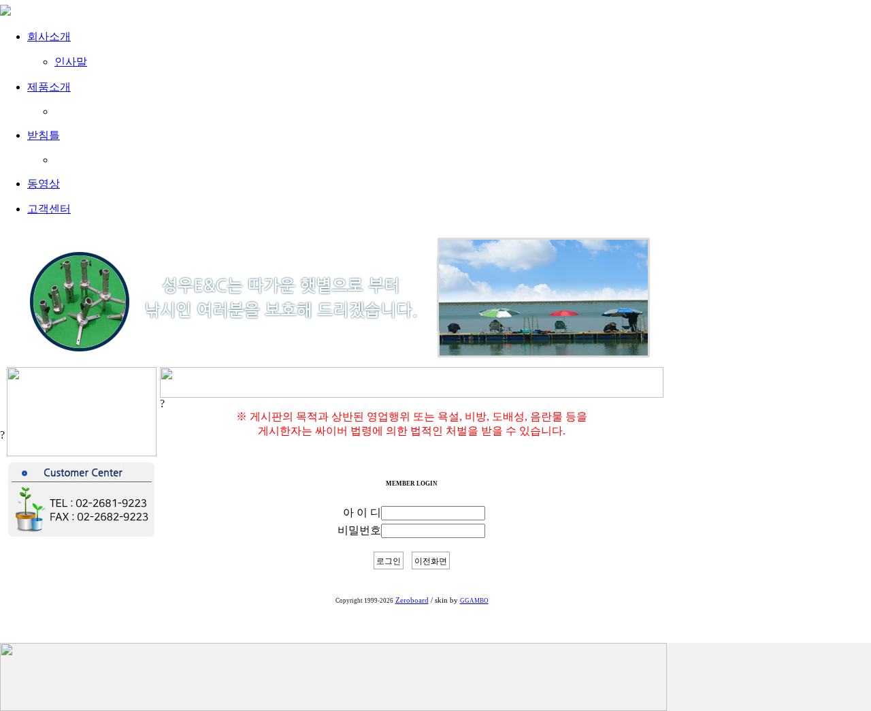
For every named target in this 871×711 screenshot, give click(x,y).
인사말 (70, 61)
